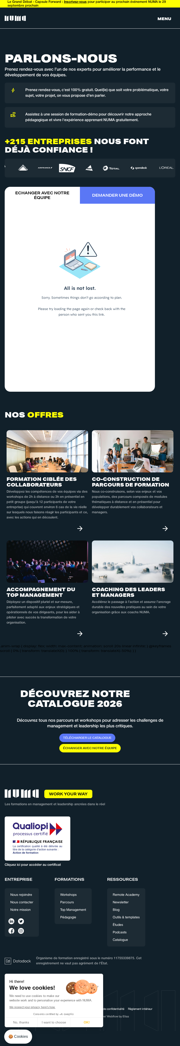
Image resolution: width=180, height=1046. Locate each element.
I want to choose (54, 1022)
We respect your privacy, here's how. (32, 1007)
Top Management (73, 910)
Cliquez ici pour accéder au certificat (33, 864)
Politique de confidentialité (107, 1009)
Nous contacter (21, 902)
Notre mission (20, 910)
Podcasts (120, 932)
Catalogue (120, 940)
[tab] (42, 195)
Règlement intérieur (140, 1009)
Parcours (67, 902)
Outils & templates (126, 917)
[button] (164, 18)
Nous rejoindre (21, 895)
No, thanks (21, 1022)
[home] (15, 19)
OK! (87, 1022)
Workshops (68, 895)
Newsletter (121, 902)
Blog (116, 910)
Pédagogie (68, 917)
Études (118, 925)
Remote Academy (126, 895)
